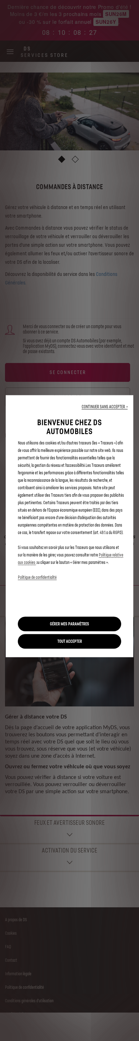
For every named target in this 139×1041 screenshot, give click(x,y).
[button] (105, 407)
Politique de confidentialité (37, 577)
